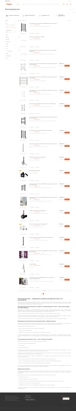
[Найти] (58, 4)
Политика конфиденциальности (66, 396)
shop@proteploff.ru (28, 397)
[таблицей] (70, 20)
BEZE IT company (65, 402)
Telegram (44, 396)
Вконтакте (41, 396)
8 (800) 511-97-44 (28, 395)
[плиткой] (68, 20)
